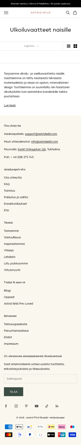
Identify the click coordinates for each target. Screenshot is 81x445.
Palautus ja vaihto (16, 197)
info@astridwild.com (44, 141)
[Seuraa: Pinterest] (26, 406)
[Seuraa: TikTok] (47, 406)
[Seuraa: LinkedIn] (57, 406)
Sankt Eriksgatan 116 (32, 149)
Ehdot (8, 337)
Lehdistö (9, 256)
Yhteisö (9, 250)
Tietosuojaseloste (15, 324)
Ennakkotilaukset (15, 203)
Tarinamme (11, 230)
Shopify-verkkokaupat (52, 417)
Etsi (6, 210)
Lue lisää (10, 105)
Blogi (7, 290)
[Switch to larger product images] (68, 46)
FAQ (7, 184)
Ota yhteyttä (13, 177)
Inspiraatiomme (14, 243)
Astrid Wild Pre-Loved (18, 303)
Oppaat (9, 297)
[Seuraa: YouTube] (37, 406)
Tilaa (13, 391)
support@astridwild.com (41, 133)
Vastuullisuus (12, 237)
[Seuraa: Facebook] (6, 406)
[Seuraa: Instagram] (16, 406)
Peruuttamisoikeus (16, 330)
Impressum (11, 343)
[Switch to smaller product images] (75, 46)
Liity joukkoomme (16, 263)
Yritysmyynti (12, 270)
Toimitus (9, 190)
